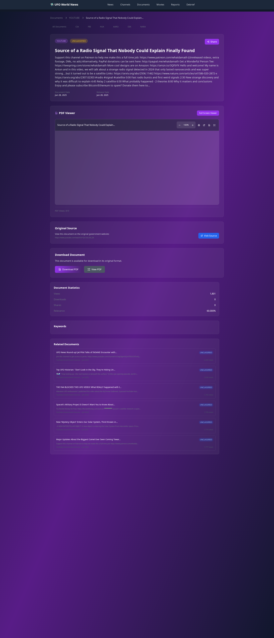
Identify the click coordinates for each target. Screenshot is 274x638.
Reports (175, 4)
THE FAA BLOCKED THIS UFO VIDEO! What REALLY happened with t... (88, 387)
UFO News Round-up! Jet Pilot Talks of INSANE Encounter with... (86, 352)
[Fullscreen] (214, 125)
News (110, 4)
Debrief (191, 4)
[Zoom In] (192, 125)
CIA (77, 26)
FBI (89, 26)
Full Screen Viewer (208, 113)
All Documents (59, 26)
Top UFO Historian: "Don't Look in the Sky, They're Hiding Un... (85, 369)
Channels (125, 4)
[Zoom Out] (179, 125)
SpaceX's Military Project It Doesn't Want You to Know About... (85, 404)
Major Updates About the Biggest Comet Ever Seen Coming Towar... (88, 439)
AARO (116, 26)
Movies (160, 4)
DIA (129, 26)
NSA (102, 26)
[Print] (199, 125)
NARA (143, 26)
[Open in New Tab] (204, 125)
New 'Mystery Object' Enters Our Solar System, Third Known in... (87, 422)
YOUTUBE (74, 17)
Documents (143, 4)
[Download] (209, 125)
